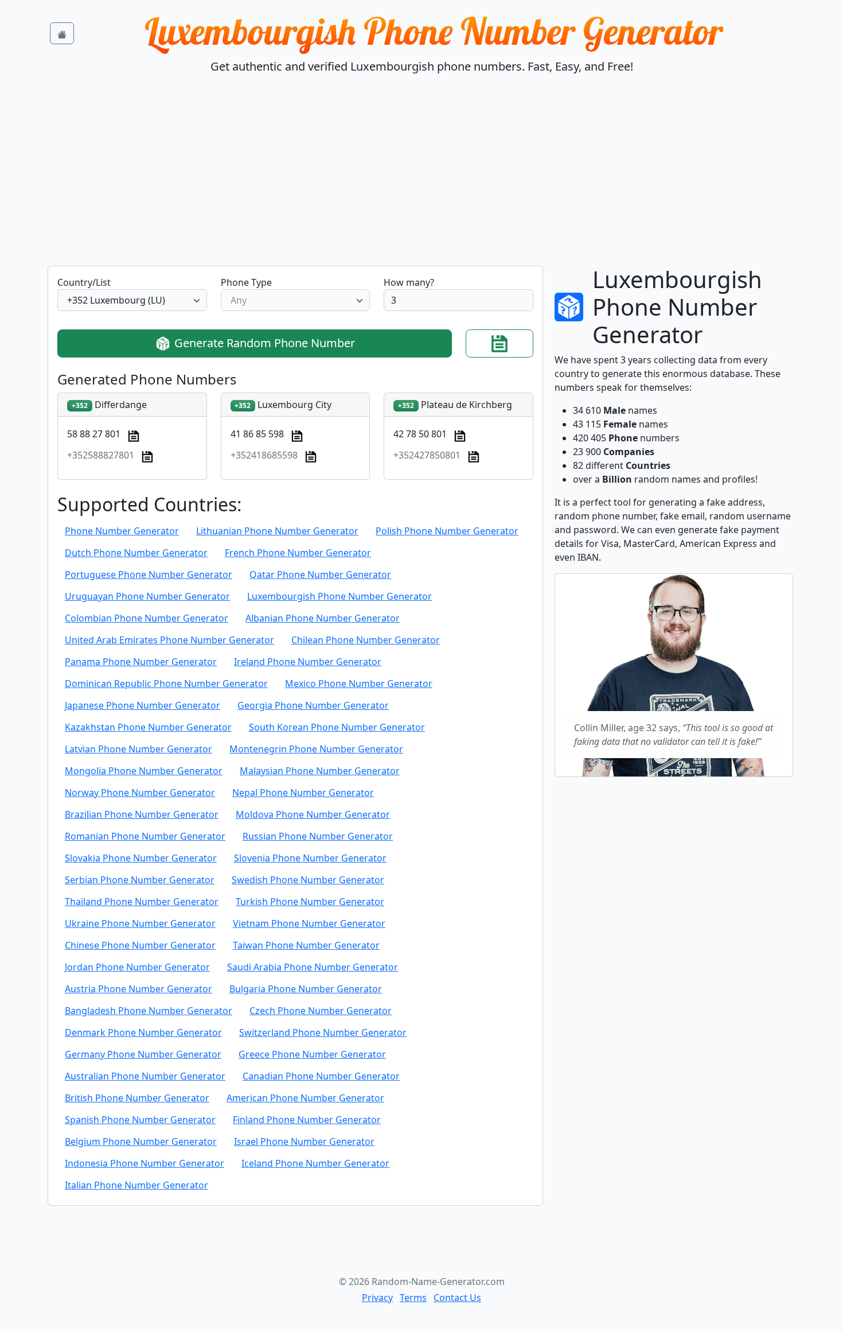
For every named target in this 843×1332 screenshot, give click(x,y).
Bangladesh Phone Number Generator (148, 1010)
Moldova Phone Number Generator (313, 814)
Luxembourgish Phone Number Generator (434, 31)
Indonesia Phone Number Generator (144, 1163)
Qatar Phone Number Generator (320, 574)
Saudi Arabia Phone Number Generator (312, 967)
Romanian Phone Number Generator (145, 836)
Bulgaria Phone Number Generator (305, 989)
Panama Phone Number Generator (141, 661)
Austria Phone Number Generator (138, 989)
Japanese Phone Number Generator (142, 705)
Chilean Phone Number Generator (365, 640)
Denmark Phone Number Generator (143, 1032)
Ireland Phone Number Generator (307, 661)
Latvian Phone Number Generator (138, 749)
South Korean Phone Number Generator (337, 727)
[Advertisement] (421, 179)
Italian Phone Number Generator (136, 1185)
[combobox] (132, 300)
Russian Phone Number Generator (318, 836)
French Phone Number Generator (298, 552)
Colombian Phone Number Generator (146, 618)
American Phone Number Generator (305, 1098)
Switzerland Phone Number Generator (323, 1032)
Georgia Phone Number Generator (313, 705)
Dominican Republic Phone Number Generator (166, 683)
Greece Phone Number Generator (312, 1054)
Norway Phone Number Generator (140, 792)
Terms (413, 1297)
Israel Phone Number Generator (304, 1141)
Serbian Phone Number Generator (139, 879)
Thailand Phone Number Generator (141, 901)
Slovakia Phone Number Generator (141, 858)
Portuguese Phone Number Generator (148, 574)
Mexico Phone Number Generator (358, 683)
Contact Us (457, 1297)
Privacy (377, 1297)
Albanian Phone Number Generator (322, 618)
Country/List (84, 282)
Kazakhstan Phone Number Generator (148, 727)
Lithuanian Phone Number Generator (277, 531)
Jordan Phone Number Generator (137, 967)
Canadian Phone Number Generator (321, 1076)
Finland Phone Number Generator (307, 1119)
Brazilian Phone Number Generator (141, 814)
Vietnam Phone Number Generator (309, 923)
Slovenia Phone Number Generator (310, 858)
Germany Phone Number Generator (143, 1054)
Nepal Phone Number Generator (303, 792)
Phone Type (246, 282)
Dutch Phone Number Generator (136, 552)
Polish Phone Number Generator (447, 531)
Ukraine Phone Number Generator (140, 923)
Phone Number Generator (122, 531)
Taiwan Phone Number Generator (306, 945)
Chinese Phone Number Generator (140, 945)
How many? (409, 282)
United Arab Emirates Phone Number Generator (169, 640)
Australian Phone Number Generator (145, 1076)
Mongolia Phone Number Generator (144, 770)
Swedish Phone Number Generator (308, 879)
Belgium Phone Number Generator (141, 1141)
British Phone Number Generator (137, 1098)
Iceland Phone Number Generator (315, 1163)
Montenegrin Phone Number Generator (316, 749)
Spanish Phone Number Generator (140, 1119)
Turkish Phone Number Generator (310, 901)
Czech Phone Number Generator (320, 1010)
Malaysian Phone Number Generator (320, 770)
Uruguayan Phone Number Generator (147, 596)
